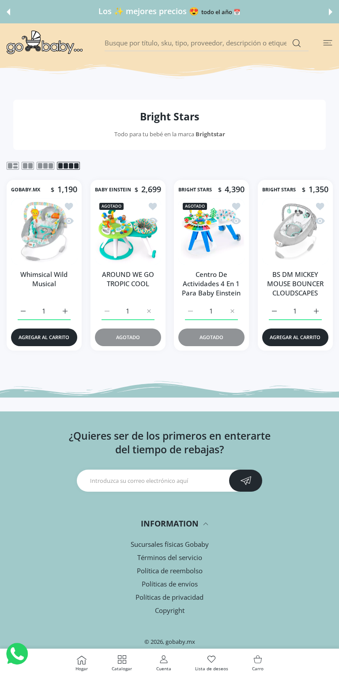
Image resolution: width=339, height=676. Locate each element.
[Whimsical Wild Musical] (44, 231)
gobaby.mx (180, 642)
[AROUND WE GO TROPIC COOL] (128, 231)
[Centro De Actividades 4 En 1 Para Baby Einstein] (211, 231)
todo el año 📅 (109, 12)
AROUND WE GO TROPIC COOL (128, 279)
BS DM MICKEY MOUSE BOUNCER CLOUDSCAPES (295, 283)
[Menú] (328, 43)
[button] (8, 11)
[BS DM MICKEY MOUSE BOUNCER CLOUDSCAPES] (295, 231)
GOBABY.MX (25, 189)
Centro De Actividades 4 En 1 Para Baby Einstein (211, 283)
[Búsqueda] (296, 43)
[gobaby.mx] (45, 43)
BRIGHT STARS (195, 189)
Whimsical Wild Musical (44, 279)
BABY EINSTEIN (113, 189)
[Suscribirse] (245, 481)
